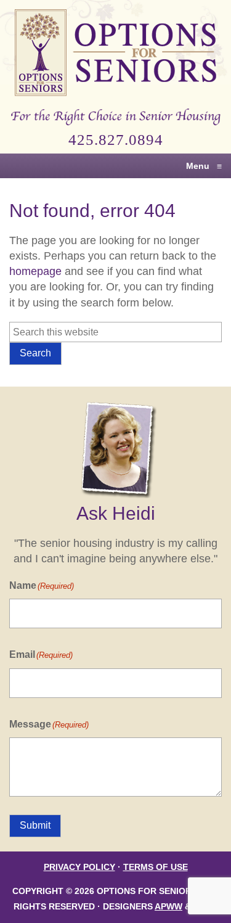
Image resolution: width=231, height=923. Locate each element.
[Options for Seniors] (115, 54)
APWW (168, 906)
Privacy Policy (79, 867)
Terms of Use (155, 867)
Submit (35, 825)
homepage (35, 271)
